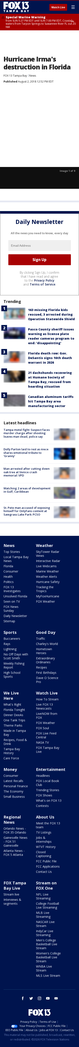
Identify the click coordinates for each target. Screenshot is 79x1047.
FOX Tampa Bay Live (47, 750)
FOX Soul (42, 728)
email (56, 998)
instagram (39, 998)
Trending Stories (47, 790)
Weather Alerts (46, 576)
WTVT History (46, 847)
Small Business (14, 796)
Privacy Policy (44, 280)
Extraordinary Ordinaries (45, 660)
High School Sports (12, 674)
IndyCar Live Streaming (44, 933)
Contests (42, 806)
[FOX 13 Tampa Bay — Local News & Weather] (16, 7)
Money (10, 769)
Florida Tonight (14, 710)
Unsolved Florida (15, 596)
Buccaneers (12, 638)
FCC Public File (46, 861)
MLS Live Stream (48, 975)
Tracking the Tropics (45, 589)
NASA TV (42, 742)
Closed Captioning (43, 854)
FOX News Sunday (11, 609)
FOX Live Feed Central (46, 735)
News (32, 75)
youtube (47, 998)
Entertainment (50, 769)
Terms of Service (42, 284)
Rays (7, 644)
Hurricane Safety (47, 582)
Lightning (10, 649)
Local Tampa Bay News (16, 559)
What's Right (12, 704)
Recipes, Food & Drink (15, 742)
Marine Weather (47, 571)
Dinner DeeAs (13, 715)
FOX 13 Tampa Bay (15, 75)
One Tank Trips (14, 720)
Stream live (11, 894)
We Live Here (11, 695)
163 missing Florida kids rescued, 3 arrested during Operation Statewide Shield (51, 314)
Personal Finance (16, 786)
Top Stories (12, 552)
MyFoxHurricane (47, 596)
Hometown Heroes (44, 651)
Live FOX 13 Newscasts (44, 706)
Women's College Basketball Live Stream (48, 957)
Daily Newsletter (15, 616)
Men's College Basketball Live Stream (46, 944)
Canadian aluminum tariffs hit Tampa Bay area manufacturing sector (51, 401)
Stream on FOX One (46, 885)
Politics (9, 582)
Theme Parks (13, 725)
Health (8, 576)
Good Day (45, 632)
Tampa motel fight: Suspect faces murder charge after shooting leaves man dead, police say (27, 433)
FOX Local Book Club (47, 783)
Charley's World (47, 644)
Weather (44, 545)
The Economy (13, 791)
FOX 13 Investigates (12, 589)
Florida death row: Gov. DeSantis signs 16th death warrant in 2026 (50, 357)
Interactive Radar (48, 561)
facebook (22, 998)
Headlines (43, 776)
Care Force (11, 758)
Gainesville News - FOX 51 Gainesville (15, 842)
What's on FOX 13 (48, 800)
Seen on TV (12, 601)
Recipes (41, 667)
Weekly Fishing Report (14, 665)
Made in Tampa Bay (15, 733)
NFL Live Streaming (43, 896)
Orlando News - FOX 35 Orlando (15, 830)
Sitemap (9, 621)
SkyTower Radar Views (47, 554)
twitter (31, 998)
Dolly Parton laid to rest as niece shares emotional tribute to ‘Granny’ (26, 452)
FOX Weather (45, 601)
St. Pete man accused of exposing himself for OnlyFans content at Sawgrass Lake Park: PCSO (27, 511)
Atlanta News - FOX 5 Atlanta (14, 853)
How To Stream (47, 699)
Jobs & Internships (44, 840)
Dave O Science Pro (47, 680)
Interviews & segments (12, 901)
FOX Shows (44, 795)
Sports (10, 632)
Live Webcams (46, 566)
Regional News (12, 819)
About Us (45, 817)
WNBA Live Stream (44, 968)
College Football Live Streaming (47, 905)
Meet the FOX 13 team (48, 825)
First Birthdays (46, 672)
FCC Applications (48, 866)
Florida (8, 566)
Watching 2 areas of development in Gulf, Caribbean (27, 490)
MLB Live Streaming (43, 915)
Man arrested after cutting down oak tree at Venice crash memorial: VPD (27, 472)
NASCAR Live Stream (45, 924)
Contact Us (44, 872)
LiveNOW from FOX (46, 716)
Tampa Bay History (12, 751)
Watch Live (58, 7)
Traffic (40, 638)
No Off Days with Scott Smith (16, 656)
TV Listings (43, 832)
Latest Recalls (13, 781)
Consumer (11, 571)
